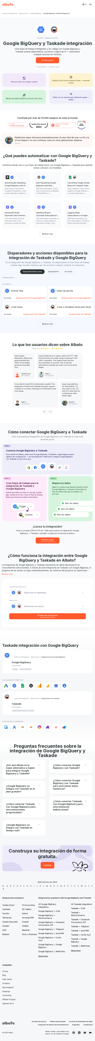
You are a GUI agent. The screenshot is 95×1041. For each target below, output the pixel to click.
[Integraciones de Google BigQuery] (14, 685)
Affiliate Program (9, 999)
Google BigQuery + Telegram (51, 929)
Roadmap (6, 991)
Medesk (5, 934)
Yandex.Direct (8, 905)
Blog (4, 975)
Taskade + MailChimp (80, 946)
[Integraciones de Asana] (56, 727)
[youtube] (84, 1032)
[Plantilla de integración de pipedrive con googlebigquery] (16, 185)
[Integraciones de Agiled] (14, 727)
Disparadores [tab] (53, 271)
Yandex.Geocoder (10, 922)
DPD (4, 930)
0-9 (3, 887)
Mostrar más (47, 234)
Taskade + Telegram (80, 926)
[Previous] (44, 411)
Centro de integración (9, 13)
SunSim (5, 913)
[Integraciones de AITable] (39, 727)
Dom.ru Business (29, 934)
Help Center (7, 979)
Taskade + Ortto (78, 908)
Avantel (25, 922)
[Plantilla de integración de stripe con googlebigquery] (16, 215)
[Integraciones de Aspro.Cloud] (64, 727)
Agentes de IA (8, 1003)
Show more (43, 956)
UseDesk (6, 909)
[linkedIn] (79, 1032)
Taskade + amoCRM (80, 930)
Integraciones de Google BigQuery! (31, 298)
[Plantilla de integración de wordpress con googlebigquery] (47, 185)
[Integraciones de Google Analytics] (39, 685)
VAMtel (25, 926)
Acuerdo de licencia (39, 1021)
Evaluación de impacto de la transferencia (53, 1025)
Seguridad (76, 1025)
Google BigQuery (35, 13)
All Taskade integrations (81, 904)
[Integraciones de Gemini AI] (31, 685)
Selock (25, 913)
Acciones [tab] (68, 271)
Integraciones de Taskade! (34, 314)
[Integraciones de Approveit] (48, 727)
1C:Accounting (28, 905)
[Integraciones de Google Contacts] (64, 685)
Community (6, 995)
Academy (6, 983)
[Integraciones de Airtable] (23, 727)
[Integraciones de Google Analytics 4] (48, 685)
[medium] (90, 1032)
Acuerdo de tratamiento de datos (81, 1021)
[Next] (50, 411)
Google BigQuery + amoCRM (51, 933)
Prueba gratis (47, 60)
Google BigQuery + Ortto (49, 911)
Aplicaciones (23, 13)
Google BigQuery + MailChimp (51, 951)
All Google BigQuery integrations (47, 905)
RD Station (26, 909)
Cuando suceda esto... (18, 587)
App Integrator (8, 987)
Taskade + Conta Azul (81, 935)
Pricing (5, 971)
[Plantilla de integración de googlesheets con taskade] (78, 185)
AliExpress (7, 917)
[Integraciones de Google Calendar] (56, 685)
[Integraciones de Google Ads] (6, 685)
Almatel (5, 926)
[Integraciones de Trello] (6, 727)
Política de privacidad (57, 1021)
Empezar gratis (47, 540)
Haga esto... (13, 600)
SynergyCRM (28, 917)
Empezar (47, 865)
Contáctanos (88, 1025)
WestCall (26, 930)
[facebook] (73, 1032)
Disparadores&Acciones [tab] (32, 271)
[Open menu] (90, 4)
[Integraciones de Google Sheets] (23, 685)
